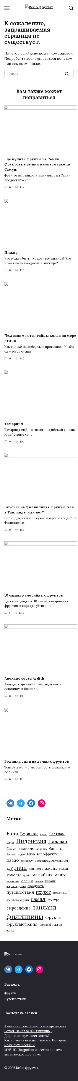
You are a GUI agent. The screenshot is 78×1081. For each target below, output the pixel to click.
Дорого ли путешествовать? (26, 1036)
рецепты (60, 893)
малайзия (42, 874)
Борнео (43, 834)
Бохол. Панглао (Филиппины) (28, 1031)
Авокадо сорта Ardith (24, 678)
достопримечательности (52, 861)
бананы (55, 848)
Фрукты (10, 993)
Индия (10, 842)
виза (31, 854)
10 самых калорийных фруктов (33, 595)
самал (38, 899)
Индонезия (31, 841)
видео (21, 854)
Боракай (29, 833)
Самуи (11, 849)
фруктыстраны (21, 924)
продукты (36, 886)
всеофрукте (47, 854)
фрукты (53, 917)
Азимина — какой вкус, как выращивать (35, 1026)
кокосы (13, 874)
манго (60, 874)
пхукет (43, 892)
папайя (50, 881)
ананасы (41, 848)
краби (26, 875)
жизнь (51, 868)
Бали (12, 834)
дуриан (16, 867)
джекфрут (26, 860)
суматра (53, 900)
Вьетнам (57, 834)
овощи (27, 881)
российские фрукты (17, 899)
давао (12, 860)
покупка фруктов (16, 886)
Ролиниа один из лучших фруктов (36, 761)
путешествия (20, 892)
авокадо (26, 848)
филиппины (24, 916)
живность (36, 869)
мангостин (12, 881)
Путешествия (15, 999)
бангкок (11, 854)
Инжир (11, 252)
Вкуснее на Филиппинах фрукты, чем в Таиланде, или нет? (39, 509)
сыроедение (18, 908)
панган (39, 881)
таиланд (44, 907)
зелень (64, 869)
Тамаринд (13, 424)
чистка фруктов (50, 925)
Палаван (57, 841)
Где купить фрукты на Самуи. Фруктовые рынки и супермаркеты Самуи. (37, 164)
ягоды (10, 930)
